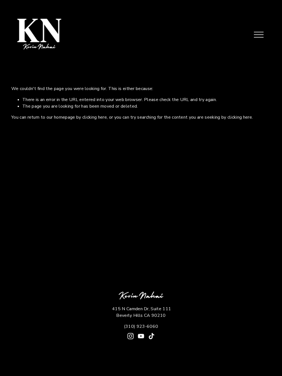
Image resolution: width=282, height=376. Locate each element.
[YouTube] (141, 336)
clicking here (94, 117)
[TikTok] (151, 336)
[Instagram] (130, 336)
